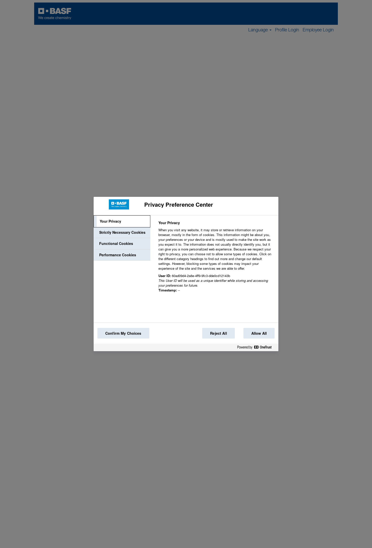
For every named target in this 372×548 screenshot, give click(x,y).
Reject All (218, 333)
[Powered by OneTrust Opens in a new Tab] (256, 348)
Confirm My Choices (123, 333)
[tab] (122, 221)
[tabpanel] (216, 259)
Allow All (259, 333)
